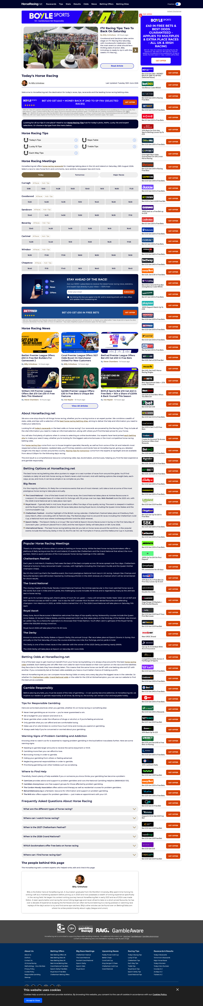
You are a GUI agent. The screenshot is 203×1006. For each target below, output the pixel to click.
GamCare (126, 936)
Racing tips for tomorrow (77, 451)
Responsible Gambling (32, 974)
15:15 (70, 242)
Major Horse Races (160, 960)
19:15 (113, 268)
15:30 (80, 215)
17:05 (129, 242)
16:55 (130, 202)
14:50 (63, 215)
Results (77, 4)
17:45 (63, 268)
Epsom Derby (81, 963)
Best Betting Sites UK (57, 958)
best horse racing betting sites (74, 421)
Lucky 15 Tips (132, 958)
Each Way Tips (133, 963)
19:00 (113, 255)
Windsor (26, 249)
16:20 (114, 202)
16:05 (97, 215)
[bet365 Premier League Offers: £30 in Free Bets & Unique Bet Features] (80, 378)
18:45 (97, 268)
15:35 (90, 228)
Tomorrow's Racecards (162, 958)
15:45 (97, 202)
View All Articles (80, 406)
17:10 (130, 215)
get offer (173, 73)
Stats (68, 4)
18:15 (80, 268)
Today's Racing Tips (135, 955)
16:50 (117, 189)
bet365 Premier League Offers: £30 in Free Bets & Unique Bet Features (77, 394)
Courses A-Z (158, 969)
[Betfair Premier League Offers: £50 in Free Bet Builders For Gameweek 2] (40, 342)
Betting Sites (122, 4)
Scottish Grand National (84, 960)
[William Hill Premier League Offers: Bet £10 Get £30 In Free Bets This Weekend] (40, 378)
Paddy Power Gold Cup (110, 955)
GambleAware (136, 936)
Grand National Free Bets (59, 966)
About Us (28, 955)
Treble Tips (131, 966)
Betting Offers (106, 4)
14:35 (63, 202)
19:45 (130, 268)
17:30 (63, 255)
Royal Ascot (80, 969)
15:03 (73, 189)
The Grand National (83, 958)
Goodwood (28, 196)
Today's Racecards (160, 955)
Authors (27, 958)
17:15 (46, 268)
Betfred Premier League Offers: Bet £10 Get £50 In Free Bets (118, 356)
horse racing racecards (52, 166)
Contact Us (28, 960)
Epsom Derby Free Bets (58, 969)
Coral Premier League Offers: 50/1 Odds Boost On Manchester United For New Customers (79, 358)
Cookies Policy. (160, 994)
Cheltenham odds (40, 677)
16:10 (109, 228)
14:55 (70, 228)
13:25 (30, 202)
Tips (61, 4)
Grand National (107, 969)
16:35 (113, 215)
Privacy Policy (30, 969)
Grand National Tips (135, 974)
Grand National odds (59, 677)
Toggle (178, 4)
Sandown (27, 210)
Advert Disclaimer (174, 11)
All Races (36, 183)
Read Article (117, 66)
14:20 (51, 228)
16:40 (30, 268)
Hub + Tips (45, 183)
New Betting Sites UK (57, 960)
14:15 (46, 215)
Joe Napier (69, 400)
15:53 (90, 242)
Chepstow (27, 263)
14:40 (51, 242)
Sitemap (27, 977)
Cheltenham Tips (134, 960)
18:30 (97, 255)
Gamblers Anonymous (150, 936)
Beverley (26, 223)
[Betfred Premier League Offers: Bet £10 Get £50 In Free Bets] (119, 342)
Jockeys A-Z (158, 972)
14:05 (31, 242)
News (94, 4)
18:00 (80, 255)
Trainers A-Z (158, 974)
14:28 (58, 189)
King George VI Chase (109, 963)
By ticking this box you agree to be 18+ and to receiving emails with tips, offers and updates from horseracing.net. (101, 298)
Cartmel (26, 236)
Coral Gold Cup (107, 960)
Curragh (26, 183)
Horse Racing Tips (75, 123)
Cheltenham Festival (83, 955)
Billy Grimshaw (37, 83)
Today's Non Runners (161, 966)
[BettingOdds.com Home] (32, 4)
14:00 (46, 202)
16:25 (109, 242)
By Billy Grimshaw (108, 35)
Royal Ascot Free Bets (58, 972)
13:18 (28, 189)
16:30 (30, 255)
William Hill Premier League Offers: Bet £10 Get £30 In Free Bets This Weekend (38, 394)
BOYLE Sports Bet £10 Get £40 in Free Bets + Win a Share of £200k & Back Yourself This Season (119, 394)
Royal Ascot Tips (134, 969)
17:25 (131, 189)
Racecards (51, 4)
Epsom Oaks (80, 966)
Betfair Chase (106, 958)
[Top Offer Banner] (80, 17)
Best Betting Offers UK (58, 955)
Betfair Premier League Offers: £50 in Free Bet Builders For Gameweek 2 (38, 358)
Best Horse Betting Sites (58, 963)
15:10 (80, 202)
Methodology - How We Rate (35, 966)
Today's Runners (159, 963)
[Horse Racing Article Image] (61, 48)
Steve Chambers (111, 361)
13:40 (30, 215)
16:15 (102, 189)
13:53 (43, 189)
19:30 (130, 255)
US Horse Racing (30, 963)
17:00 (47, 255)
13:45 (31, 228)
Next (135, 50)
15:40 (87, 189)
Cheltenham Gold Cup (110, 966)
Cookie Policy (29, 972)
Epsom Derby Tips (134, 972)
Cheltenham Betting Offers (59, 974)
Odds (86, 4)
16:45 (129, 228)
